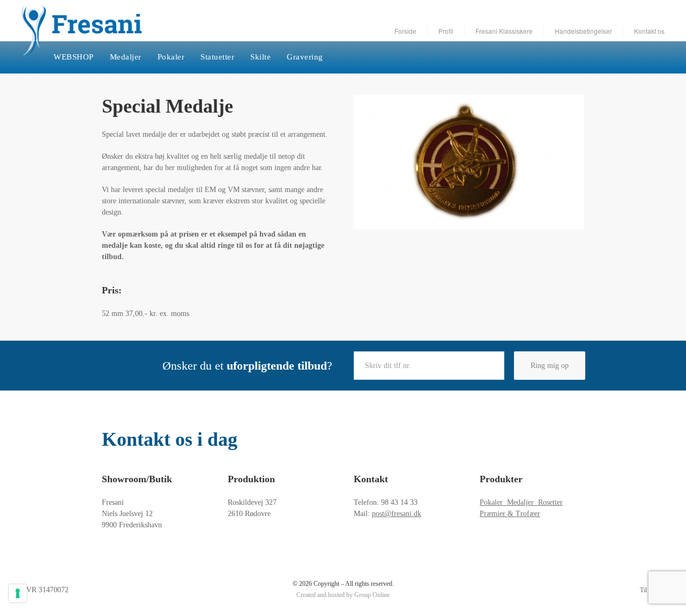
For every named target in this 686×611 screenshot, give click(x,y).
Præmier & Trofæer (510, 514)
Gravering (305, 57)
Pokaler (171, 57)
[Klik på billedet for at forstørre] (469, 162)
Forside (405, 30)
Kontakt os (649, 30)
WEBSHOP (74, 57)
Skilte (260, 57)
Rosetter (550, 502)
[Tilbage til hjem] (81, 31)
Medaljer (125, 57)
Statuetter (217, 57)
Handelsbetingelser (583, 30)
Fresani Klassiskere (504, 30)
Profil (445, 30)
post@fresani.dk (396, 514)
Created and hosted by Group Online (343, 595)
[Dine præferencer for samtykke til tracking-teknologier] (18, 593)
